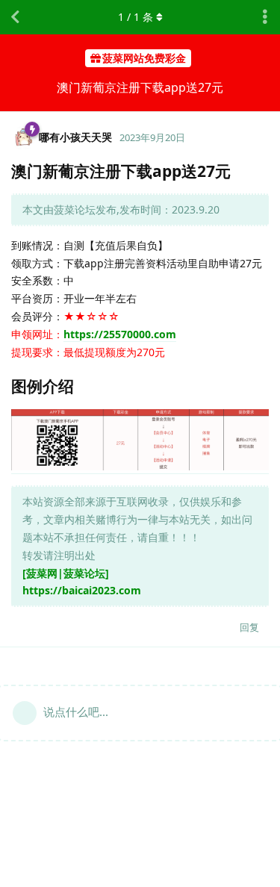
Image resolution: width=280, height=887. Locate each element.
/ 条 (135, 17)
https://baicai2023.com (81, 590)
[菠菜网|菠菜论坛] (65, 573)
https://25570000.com (119, 334)
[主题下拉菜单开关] (265, 17)
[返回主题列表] (15, 17)
